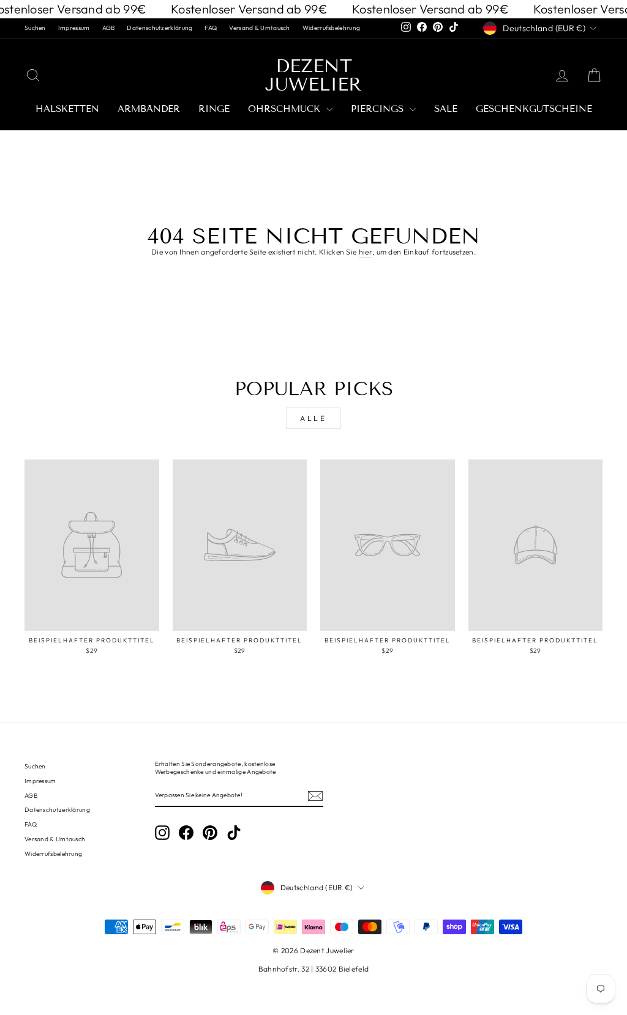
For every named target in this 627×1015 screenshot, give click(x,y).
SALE (445, 108)
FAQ (211, 28)
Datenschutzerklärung (159, 28)
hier (365, 251)
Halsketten (67, 108)
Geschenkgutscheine (534, 108)
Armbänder (149, 108)
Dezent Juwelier (313, 75)
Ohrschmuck (285, 108)
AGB (108, 28)
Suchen (35, 28)
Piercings (379, 108)
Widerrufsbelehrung (331, 28)
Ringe (214, 108)
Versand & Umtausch (259, 28)
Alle (313, 418)
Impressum (74, 28)
